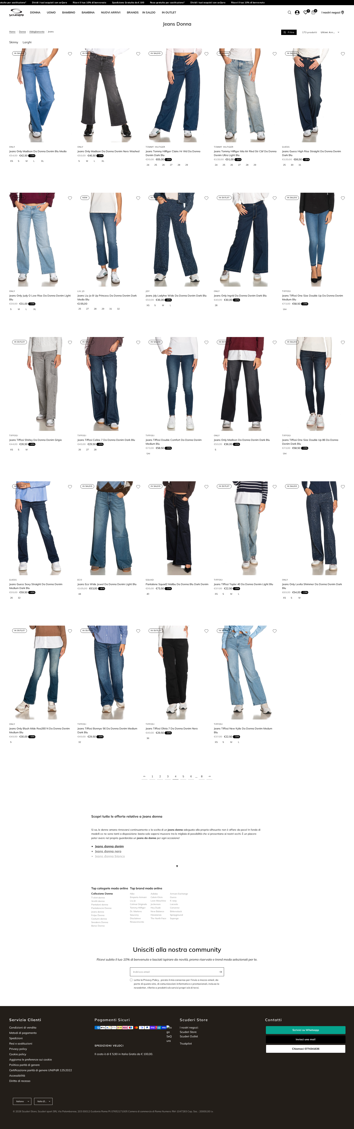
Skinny (13, 42)
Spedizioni (16, 1038)
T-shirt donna (98, 897)
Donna (35, 12)
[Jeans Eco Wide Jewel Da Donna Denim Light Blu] (108, 528)
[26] (165, 165)
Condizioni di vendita (22, 1027)
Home (12, 31)
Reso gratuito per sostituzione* (159, 2)
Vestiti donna (98, 901)
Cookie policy (17, 1054)
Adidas (154, 893)
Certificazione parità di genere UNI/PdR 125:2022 (40, 1070)
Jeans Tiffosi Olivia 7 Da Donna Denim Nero (172, 728)
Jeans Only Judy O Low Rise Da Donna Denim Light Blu (40, 297)
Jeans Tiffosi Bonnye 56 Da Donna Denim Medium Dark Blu (107, 730)
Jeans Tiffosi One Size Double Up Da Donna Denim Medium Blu (312, 297)
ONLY (12, 147)
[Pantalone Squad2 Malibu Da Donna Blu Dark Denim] (177, 528)
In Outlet (169, 12)
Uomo (51, 12)
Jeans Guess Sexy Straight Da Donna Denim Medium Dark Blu (35, 586)
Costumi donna (99, 918)
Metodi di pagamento (23, 1033)
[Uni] (285, 309)
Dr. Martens (136, 911)
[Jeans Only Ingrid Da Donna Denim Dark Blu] (245, 240)
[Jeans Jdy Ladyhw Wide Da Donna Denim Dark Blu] (177, 240)
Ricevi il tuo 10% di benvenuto (81, 2)
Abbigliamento (36, 31)
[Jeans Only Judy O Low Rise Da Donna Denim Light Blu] (40, 240)
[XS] (13, 161)
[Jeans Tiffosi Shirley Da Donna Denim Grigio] (40, 384)
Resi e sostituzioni (20, 1043)
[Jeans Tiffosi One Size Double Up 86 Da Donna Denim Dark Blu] (313, 384)
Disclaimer (135, 918)
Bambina (88, 12)
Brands (133, 12)
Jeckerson (156, 904)
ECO (79, 579)
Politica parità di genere (24, 1065)
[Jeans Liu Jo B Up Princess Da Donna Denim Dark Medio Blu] (108, 240)
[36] (149, 738)
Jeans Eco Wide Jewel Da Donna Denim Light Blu (106, 584)
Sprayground (176, 914)
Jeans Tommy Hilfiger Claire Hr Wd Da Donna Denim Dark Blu (173, 153)
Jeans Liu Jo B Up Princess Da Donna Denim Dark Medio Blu (107, 297)
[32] (120, 309)
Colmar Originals (138, 904)
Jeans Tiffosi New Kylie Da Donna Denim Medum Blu (243, 730)
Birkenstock (176, 911)
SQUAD (150, 579)
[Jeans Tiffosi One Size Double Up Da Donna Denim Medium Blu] (313, 240)
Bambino (68, 12)
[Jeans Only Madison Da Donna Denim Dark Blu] (245, 384)
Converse (175, 907)
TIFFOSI (286, 291)
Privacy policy (18, 1049)
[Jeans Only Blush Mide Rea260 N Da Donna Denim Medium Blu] (40, 672)
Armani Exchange (179, 893)
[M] (28, 161)
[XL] (44, 161)
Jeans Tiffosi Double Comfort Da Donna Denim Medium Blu (174, 441)
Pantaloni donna (99, 904)
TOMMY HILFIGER (155, 147)
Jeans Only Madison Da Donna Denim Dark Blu (242, 440)
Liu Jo (133, 900)
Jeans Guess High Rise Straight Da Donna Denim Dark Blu (311, 153)
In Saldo (148, 12)
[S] (20, 161)
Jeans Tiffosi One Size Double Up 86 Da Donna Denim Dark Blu (310, 441)
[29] (188, 165)
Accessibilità (17, 1075)
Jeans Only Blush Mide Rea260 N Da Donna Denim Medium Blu (39, 730)
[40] (149, 594)
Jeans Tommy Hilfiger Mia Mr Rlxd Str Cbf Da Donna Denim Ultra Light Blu (245, 153)
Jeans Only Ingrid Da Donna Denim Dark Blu (240, 295)
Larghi (27, 42)
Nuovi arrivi (110, 12)
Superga (174, 918)
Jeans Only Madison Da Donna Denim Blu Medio (38, 151)
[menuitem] (36, 12)
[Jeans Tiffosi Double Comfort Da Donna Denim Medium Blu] (177, 384)
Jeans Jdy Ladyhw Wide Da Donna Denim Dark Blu (176, 295)
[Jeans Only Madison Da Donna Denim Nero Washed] (108, 95)
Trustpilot (186, 1043)
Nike (132, 893)
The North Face (158, 918)
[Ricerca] (289, 12)
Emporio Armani (138, 897)
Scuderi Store (188, 1032)
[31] (301, 165)
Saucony (134, 914)
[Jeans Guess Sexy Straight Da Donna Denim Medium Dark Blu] (40, 528)
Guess (173, 897)
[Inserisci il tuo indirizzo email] (220, 971)
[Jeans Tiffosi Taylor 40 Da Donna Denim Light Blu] (245, 528)
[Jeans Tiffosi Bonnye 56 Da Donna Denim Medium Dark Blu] (108, 672)
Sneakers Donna (99, 922)
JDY (148, 291)
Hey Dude (156, 907)
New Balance (157, 911)
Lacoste (174, 904)
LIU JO (81, 291)
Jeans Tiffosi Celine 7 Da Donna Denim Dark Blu (106, 440)
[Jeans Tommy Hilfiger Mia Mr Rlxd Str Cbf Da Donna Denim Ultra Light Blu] (245, 95)
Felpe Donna (97, 915)
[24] (149, 165)
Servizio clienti (25, 1020)
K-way (173, 900)
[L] (36, 161)
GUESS (286, 147)
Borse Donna (98, 925)
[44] (81, 594)
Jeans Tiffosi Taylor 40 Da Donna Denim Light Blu (243, 584)
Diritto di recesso (19, 1081)
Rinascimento (137, 921)
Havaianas (156, 914)
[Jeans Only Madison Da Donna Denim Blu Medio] (40, 95)
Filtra (291, 32)
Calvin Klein (157, 897)
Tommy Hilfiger (137, 907)
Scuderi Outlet (189, 1036)
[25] (157, 165)
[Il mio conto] (297, 12)
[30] (293, 165)
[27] (172, 165)
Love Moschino (158, 900)
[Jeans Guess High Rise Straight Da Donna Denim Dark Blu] (313, 95)
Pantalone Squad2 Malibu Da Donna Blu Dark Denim (177, 584)
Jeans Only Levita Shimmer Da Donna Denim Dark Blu (312, 586)
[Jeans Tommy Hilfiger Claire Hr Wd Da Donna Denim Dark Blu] (177, 95)
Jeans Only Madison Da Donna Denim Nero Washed (108, 151)
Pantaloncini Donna (101, 908)
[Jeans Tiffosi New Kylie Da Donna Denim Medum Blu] (245, 672)
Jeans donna (97, 911)
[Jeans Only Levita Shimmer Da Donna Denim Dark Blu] (313, 528)
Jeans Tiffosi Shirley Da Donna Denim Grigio (35, 440)
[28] (180, 165)
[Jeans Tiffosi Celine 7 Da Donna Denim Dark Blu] (108, 384)
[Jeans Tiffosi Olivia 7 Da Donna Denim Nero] (177, 672)
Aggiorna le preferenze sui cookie (30, 1059)
